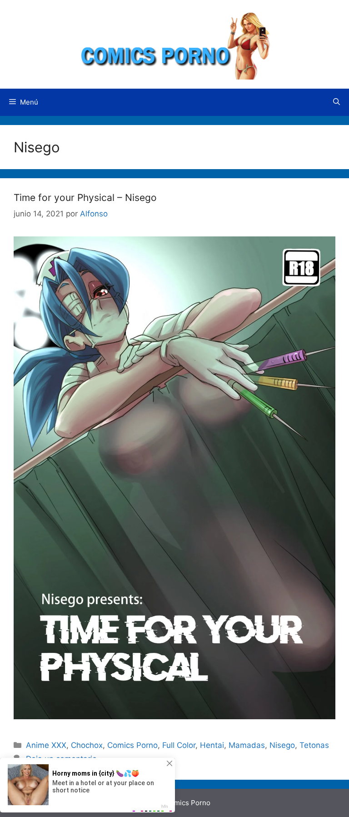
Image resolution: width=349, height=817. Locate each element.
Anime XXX (46, 745)
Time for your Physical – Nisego (85, 197)
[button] (336, 102)
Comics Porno (132, 745)
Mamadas (247, 745)
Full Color (178, 745)
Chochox (87, 745)
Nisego (282, 745)
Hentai (212, 745)
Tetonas (314, 745)
